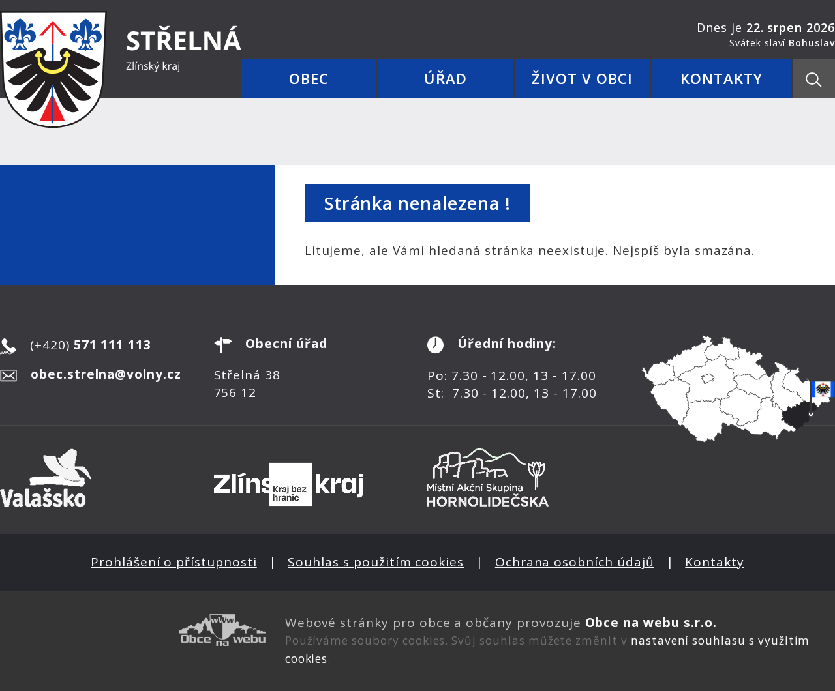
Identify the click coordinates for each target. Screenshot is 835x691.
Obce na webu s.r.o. (651, 622)
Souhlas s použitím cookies (376, 561)
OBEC (309, 78)
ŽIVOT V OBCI (582, 78)
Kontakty (714, 561)
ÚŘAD (445, 78)
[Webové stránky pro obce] (133, 630)
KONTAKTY (721, 78)
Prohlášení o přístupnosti (174, 561)
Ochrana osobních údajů (574, 561)
